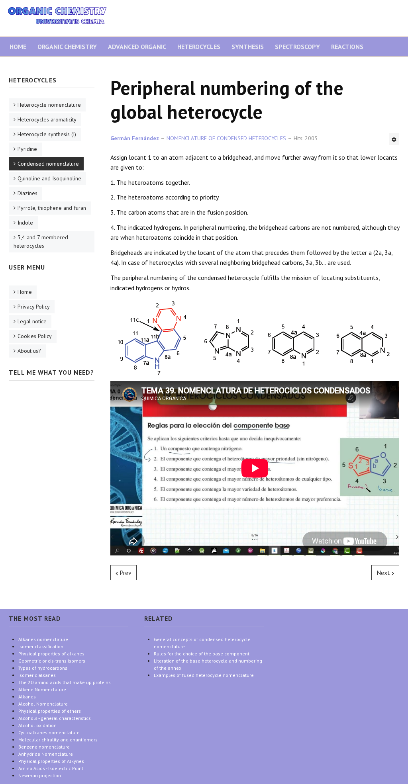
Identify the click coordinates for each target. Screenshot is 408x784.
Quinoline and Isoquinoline (49, 178)
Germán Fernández (134, 138)
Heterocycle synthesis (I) (47, 134)
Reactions (347, 47)
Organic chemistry (67, 47)
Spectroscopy (297, 47)
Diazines (27, 193)
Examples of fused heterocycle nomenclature (204, 675)
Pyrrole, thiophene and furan (52, 207)
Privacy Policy (34, 306)
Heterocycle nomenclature (49, 104)
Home (18, 47)
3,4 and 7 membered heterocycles (41, 241)
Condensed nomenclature (48, 163)
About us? (29, 350)
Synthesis (247, 47)
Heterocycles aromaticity (47, 119)
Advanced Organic (137, 47)
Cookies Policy (35, 336)
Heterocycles (198, 47)
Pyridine (27, 148)
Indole (25, 222)
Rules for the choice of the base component (201, 654)
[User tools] (394, 139)
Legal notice (32, 321)
